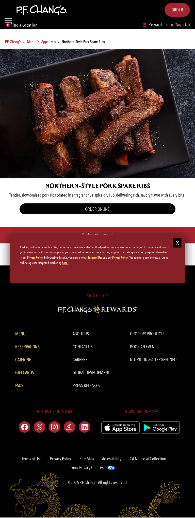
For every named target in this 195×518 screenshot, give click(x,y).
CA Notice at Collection (148, 458)
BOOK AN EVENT (143, 346)
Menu (31, 41)
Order (177, 9)
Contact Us (83, 346)
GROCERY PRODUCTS (147, 333)
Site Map (86, 458)
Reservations (27, 346)
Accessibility (111, 458)
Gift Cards (24, 372)
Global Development (91, 372)
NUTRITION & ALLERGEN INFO (153, 359)
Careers (80, 359)
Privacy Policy (60, 458)
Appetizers (48, 41)
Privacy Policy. (120, 257)
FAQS (19, 385)
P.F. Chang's (13, 41)
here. (65, 263)
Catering (23, 359)
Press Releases (86, 385)
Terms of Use (32, 458)
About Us (81, 333)
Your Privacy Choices (87, 467)
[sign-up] (97, 308)
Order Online (97, 209)
